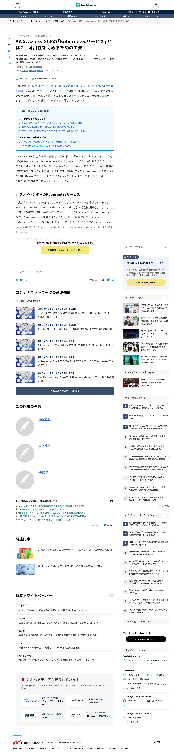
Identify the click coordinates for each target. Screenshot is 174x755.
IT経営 (124, 16)
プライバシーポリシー (75, 748)
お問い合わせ (56, 748)
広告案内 (43, 748)
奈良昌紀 (45, 419)
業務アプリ (72, 16)
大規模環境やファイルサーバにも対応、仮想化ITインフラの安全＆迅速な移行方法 (53, 516)
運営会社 (100, 748)
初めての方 (67, 12)
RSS (90, 748)
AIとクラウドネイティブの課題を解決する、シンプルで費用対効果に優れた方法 (52, 512)
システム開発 (99, 16)
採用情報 (112, 748)
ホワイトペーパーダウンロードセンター (144, 12)
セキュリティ (48, 16)
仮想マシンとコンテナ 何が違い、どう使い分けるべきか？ (48, 126)
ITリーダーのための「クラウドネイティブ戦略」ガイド (41, 509)
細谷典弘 (45, 446)
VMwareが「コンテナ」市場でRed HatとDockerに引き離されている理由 (54, 130)
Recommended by (97, 525)
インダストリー (149, 16)
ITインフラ (21, 16)
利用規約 (156, 742)
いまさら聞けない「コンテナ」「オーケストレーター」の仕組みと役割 (52, 123)
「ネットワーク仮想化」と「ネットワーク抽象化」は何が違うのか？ (51, 141)
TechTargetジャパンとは (29, 12)
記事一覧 (106, 12)
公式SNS (31, 748)
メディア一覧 (17, 748)
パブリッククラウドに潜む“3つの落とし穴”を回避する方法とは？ (46, 519)
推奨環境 (124, 748)
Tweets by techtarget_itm (137, 633)
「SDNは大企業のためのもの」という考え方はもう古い (46, 145)
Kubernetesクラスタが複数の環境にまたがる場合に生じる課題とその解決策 (51, 506)
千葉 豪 (44, 472)
